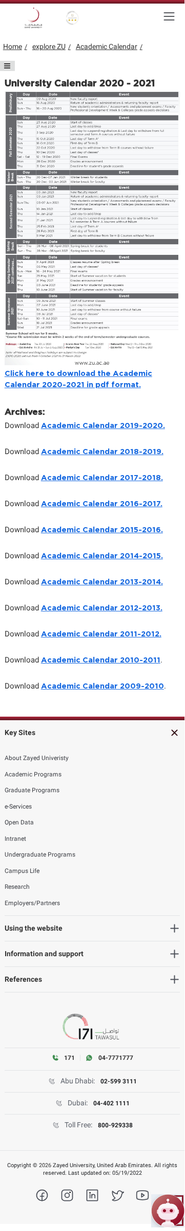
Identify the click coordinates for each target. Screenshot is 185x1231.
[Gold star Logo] (72, 18)
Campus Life (22, 870)
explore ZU (49, 46)
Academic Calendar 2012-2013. (101, 608)
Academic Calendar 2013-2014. (102, 582)
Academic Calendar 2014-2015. (102, 556)
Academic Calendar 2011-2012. (101, 634)
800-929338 (115, 1125)
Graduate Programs (32, 790)
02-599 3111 (118, 1081)
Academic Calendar (106, 46)
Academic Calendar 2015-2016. (102, 530)
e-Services (18, 806)
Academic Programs (33, 774)
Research (17, 886)
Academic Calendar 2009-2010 (102, 686)
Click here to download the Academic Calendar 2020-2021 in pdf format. (78, 379)
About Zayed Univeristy (37, 758)
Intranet (15, 838)
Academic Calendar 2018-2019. (102, 452)
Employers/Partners (32, 903)
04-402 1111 (111, 1103)
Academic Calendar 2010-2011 (100, 660)
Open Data (19, 822)
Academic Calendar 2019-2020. (103, 426)
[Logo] (33, 18)
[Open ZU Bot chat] (167, 1210)
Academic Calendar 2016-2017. (101, 504)
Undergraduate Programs (40, 854)
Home (12, 46)
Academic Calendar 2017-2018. (102, 478)
